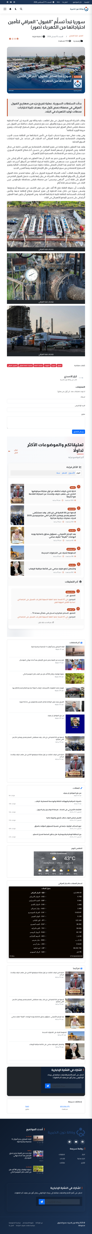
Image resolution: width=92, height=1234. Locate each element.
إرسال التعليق (78, 432)
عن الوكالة (39, 1222)
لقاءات (62, 1158)
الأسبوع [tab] (72, 473)
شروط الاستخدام (28, 1222)
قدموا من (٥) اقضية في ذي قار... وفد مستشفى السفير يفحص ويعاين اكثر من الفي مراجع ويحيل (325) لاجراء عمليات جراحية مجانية (51, 515)
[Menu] (5, 9)
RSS (58, 2)
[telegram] (69, 1141)
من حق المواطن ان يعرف (56, 716)
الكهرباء (47, 365)
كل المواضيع (77, 2)
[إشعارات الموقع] (10, 9)
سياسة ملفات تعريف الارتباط (25, 1225)
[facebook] (82, 1141)
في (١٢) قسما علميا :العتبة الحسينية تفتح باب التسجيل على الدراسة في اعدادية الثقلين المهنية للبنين (46, 601)
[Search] (21, 9)
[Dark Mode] (15, 9)
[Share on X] (15, 38)
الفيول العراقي (12, 365)
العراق (59, 365)
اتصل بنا (65, 2)
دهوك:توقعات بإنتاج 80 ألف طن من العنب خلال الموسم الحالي (43, 674)
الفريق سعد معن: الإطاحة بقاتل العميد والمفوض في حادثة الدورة (42, 702)
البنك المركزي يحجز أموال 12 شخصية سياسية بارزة (47, 647)
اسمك (83, 397)
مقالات (62, 1162)
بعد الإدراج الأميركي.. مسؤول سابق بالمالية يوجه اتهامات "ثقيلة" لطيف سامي (53, 535)
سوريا (53, 365)
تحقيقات (62, 1154)
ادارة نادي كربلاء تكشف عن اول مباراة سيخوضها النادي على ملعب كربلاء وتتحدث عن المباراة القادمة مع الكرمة (52, 493)
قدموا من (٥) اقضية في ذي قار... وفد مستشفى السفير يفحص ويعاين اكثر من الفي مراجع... (38, 738)
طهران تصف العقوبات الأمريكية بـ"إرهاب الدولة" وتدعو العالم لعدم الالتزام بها (38, 688)
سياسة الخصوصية (15, 1222)
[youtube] (76, 1141)
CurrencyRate (78, 959)
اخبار (83, 1154)
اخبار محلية (81, 1158)
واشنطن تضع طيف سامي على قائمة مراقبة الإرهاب (52, 568)
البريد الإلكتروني (80, 405)
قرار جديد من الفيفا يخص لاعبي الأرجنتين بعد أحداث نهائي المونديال (41, 660)
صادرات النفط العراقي (25, 365)
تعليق (83, 414)
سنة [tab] (58, 473)
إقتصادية (76, 41)
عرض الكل (16, 451)
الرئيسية (86, 2)
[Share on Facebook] (17, 38)
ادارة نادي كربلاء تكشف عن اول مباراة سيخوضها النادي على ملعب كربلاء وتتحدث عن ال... (37, 756)
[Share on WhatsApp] (12, 38)
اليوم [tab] (78, 473)
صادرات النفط (38, 365)
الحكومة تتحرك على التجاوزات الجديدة (59, 553)
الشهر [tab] (64, 473)
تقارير (83, 1162)
